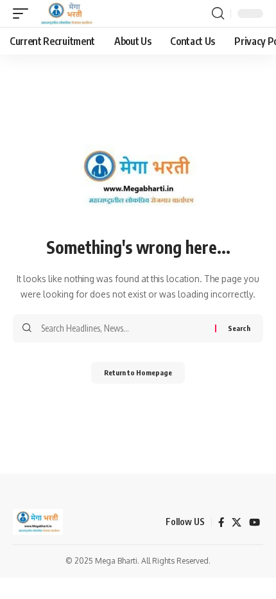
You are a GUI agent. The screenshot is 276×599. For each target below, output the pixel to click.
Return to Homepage (138, 372)
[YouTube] (254, 522)
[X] (237, 522)
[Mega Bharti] (66, 13)
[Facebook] (221, 522)
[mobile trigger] (24, 13)
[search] (218, 13)
